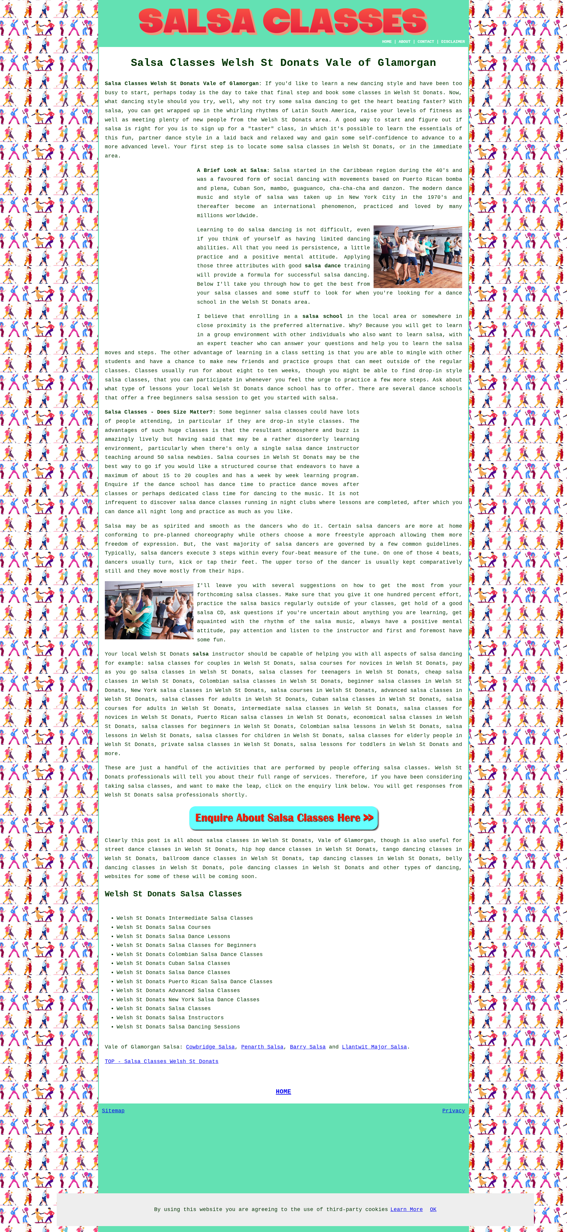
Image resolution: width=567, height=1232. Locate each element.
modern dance (442, 188)
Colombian (183, 955)
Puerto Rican (188, 982)
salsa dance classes (210, 503)
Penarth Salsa (262, 1047)
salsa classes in (232, 840)
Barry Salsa (308, 1047)
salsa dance (322, 266)
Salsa (281, 170)
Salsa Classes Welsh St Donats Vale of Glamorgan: (183, 84)
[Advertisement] (149, 254)
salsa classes (236, 293)
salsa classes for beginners (185, 726)
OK (433, 1210)
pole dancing (250, 868)
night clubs (298, 503)
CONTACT (426, 41)
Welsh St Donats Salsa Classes (173, 894)
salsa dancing (345, 275)
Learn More (406, 1210)
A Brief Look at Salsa (232, 170)
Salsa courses (238, 457)
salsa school (322, 316)
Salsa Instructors (196, 1018)
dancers (271, 526)
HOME (387, 41)
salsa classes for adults (202, 699)
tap (314, 859)
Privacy (453, 1111)
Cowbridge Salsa (210, 1047)
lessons (350, 503)
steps (418, 380)
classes (116, 371)
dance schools (440, 389)
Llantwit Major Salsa (374, 1047)
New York (182, 1000)
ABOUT (404, 41)
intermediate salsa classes (285, 708)
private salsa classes (195, 744)
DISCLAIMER (453, 41)
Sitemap (113, 1111)
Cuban (177, 963)
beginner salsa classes (271, 412)
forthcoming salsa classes (237, 595)
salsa (275, 197)
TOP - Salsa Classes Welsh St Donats (162, 1061)
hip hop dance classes (277, 849)
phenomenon (338, 206)
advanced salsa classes (416, 690)
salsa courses (292, 690)
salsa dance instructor (322, 448)
